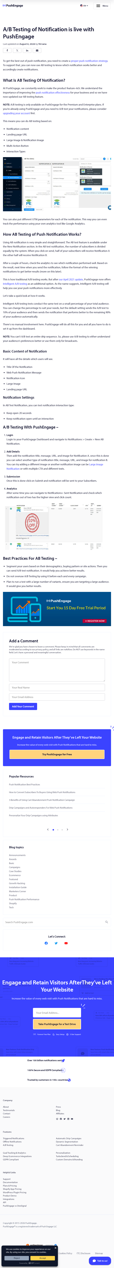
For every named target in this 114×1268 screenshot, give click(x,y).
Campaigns (14, 867)
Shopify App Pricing (12, 1189)
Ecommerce (15, 875)
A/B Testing (8, 1145)
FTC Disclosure (83, 1253)
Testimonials (9, 1110)
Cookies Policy (65, 1253)
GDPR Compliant (11, 1159)
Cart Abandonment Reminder (69, 1145)
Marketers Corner (17, 891)
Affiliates (60, 1113)
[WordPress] (58, 1119)
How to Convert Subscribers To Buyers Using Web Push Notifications (42, 792)
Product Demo (9, 1195)
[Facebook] (47, 943)
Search (107, 922)
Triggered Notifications (13, 1138)
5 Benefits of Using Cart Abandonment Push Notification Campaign (42, 799)
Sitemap (99, 1253)
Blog (58, 1110)
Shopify (13, 903)
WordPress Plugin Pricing (14, 1192)
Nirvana (42, 43)
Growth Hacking (17, 883)
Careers (6, 1116)
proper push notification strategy (89, 60)
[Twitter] (57, 943)
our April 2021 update (71, 279)
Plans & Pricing (10, 1185)
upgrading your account (16, 113)
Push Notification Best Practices (24, 784)
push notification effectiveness (53, 92)
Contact (6, 1113)
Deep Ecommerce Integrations (17, 1156)
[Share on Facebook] (7, 50)
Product (13, 895)
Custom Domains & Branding (69, 1159)
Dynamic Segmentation (67, 1141)
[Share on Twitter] (17, 50)
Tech (11, 907)
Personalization (63, 1152)
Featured (13, 879)
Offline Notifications (12, 1141)
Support (7, 1179)
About (6, 1106)
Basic (11, 863)
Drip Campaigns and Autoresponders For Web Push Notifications (40, 807)
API (4, 1202)
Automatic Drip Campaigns (68, 1138)
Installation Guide (18, 887)
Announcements (17, 855)
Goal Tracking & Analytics (14, 1152)
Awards (12, 859)
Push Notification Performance (24, 899)
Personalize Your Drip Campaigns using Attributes (33, 815)
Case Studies (15, 871)
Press (58, 1106)
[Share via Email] (37, 50)
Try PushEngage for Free (57, 754)
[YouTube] (67, 943)
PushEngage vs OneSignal (15, 1205)
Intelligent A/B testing (15, 283)
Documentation (10, 1182)
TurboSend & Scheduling (67, 1156)
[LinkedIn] (69, 1119)
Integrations (8, 1199)
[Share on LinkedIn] (27, 50)
